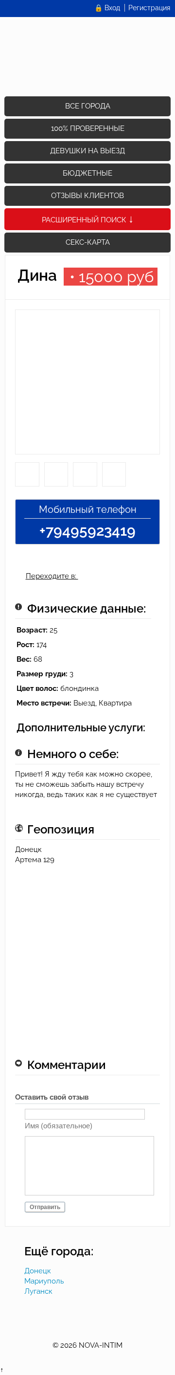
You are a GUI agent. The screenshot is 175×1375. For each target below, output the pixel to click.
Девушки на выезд (87, 150)
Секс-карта (88, 242)
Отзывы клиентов (87, 195)
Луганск (38, 1291)
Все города (87, 106)
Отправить (45, 1207)
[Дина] (87, 385)
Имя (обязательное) (58, 1126)
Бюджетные (87, 173)
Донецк (37, 1270)
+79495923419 (87, 530)
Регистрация (149, 8)
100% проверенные (87, 128)
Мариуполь (44, 1281)
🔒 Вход (107, 8)
